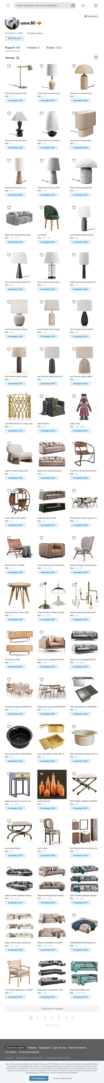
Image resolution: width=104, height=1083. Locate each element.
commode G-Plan (12, 659)
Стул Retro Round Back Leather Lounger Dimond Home (84, 471)
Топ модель (11, 1052)
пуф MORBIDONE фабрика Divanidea (84, 943)
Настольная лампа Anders (81, 329)
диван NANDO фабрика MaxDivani (19, 895)
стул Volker (42, 848)
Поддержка (44, 1047)
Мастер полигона (77, 1047)
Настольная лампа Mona (16, 329)
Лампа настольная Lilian (48, 188)
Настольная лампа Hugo (48, 282)
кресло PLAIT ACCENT (15, 565)
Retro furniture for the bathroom (84, 848)
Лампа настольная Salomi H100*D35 (84, 282)
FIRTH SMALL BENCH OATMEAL (84, 801)
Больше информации (62, 1078)
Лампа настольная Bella (81, 188)
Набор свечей (43, 801)
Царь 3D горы (60, 1047)
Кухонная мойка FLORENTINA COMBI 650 (84, 707)
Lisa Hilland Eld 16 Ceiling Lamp (19, 424)
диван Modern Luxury (46, 518)
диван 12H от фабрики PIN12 (83, 659)
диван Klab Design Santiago (49, 471)
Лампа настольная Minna (48, 140)
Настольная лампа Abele (81, 376)
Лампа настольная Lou (15, 188)
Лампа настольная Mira (15, 140)
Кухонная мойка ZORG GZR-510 (84, 754)
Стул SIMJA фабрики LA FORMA (19, 990)
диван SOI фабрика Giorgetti (50, 943)
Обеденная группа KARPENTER (51, 707)
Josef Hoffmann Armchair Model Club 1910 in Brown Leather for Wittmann (51, 565)
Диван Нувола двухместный (17, 235)
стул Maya (41, 235)
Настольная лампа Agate (16, 376)
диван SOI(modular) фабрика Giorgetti (19, 943)
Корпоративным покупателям (29, 1058)
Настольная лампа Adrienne (50, 376)
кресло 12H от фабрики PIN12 (50, 659)
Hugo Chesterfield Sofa (80, 990)
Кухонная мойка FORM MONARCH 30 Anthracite (19, 754)
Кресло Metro (43, 424)
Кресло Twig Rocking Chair (16, 471)
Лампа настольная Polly (81, 93)
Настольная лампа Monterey (18, 282)
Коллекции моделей (29, 1052)
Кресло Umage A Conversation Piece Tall (84, 565)
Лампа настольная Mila (80, 140)
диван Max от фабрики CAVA (50, 990)
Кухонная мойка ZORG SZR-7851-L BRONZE (51, 754)
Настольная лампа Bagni (48, 329)
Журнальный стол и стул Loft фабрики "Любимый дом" (19, 801)
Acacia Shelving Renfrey (15, 518)
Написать (16, 38)
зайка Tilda (75, 424)
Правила (32, 1047)
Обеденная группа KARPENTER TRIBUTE (19, 707)
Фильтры (10, 58)
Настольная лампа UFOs (16, 93)
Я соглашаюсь (39, 1078)
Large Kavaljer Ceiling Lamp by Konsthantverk (51, 612)
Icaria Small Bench (13, 848)
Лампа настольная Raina (48, 93)
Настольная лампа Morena (82, 235)
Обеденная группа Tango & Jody (84, 518)
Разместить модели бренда (58, 1058)
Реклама (9, 1058)
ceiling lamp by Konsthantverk (83, 612)
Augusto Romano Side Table (17, 612)
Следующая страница (52, 1008)
